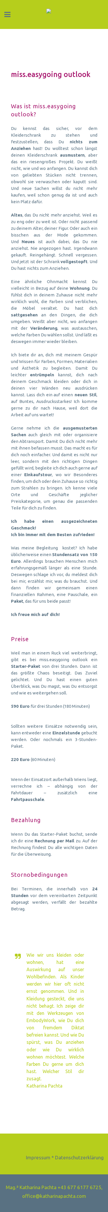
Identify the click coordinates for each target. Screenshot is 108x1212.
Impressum (38, 1157)
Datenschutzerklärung (79, 1157)
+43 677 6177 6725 (79, 1187)
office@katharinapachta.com (54, 1196)
